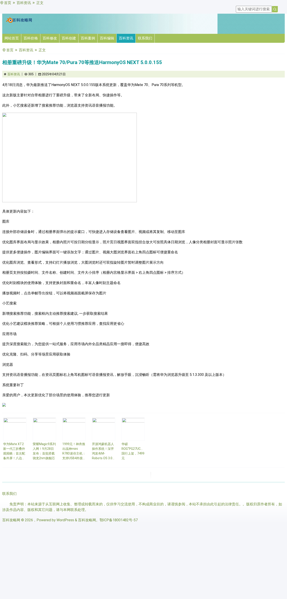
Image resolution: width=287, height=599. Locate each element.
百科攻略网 (11, 520)
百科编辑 (107, 38)
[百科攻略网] (19, 22)
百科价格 (31, 38)
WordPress (65, 520)
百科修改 (50, 38)
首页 (7, 3)
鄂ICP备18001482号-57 (119, 520)
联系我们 (145, 38)
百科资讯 (24, 3)
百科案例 (88, 38)
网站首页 (11, 38)
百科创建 (69, 38)
